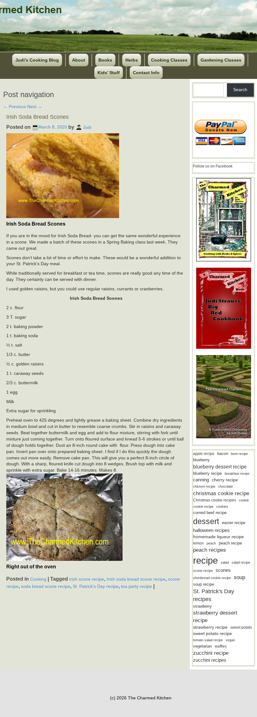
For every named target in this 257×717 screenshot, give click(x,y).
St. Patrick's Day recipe (95, 586)
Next (34, 106)
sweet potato (241, 627)
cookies (222, 506)
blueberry (201, 459)
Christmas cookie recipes (214, 500)
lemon (198, 543)
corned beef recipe (210, 513)
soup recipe (203, 584)
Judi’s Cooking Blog (37, 60)
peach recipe (230, 543)
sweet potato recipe (212, 633)
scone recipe (203, 570)
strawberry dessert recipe (215, 616)
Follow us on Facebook (213, 166)
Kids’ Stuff (108, 72)
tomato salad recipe (208, 640)
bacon (222, 453)
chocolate (225, 486)
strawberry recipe (210, 627)
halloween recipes (211, 530)
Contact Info (146, 72)
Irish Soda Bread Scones (37, 117)
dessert (206, 521)
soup (239, 577)
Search (240, 89)
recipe (205, 560)
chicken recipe (204, 486)
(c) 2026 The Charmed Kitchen (140, 697)
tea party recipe (136, 586)
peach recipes (209, 550)
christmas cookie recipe (221, 493)
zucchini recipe (210, 653)
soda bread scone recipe (45, 586)
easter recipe (233, 522)
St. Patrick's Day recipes (213, 595)
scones (223, 570)
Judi (87, 126)
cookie (244, 500)
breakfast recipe (237, 473)
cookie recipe (203, 506)
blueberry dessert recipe (220, 466)
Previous (14, 106)
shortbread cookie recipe (212, 578)
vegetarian (202, 646)
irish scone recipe (86, 579)
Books (105, 60)
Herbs (131, 60)
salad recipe (241, 562)
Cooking (38, 579)
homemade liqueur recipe (218, 536)
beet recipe (239, 454)
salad (225, 562)
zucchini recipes (209, 660)
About (78, 60)
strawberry (202, 606)
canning (201, 479)
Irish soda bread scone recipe (136, 579)
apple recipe (203, 454)
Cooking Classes (169, 60)
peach (211, 543)
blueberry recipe (207, 473)
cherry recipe (225, 480)
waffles (221, 646)
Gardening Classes (221, 60)
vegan (230, 640)
